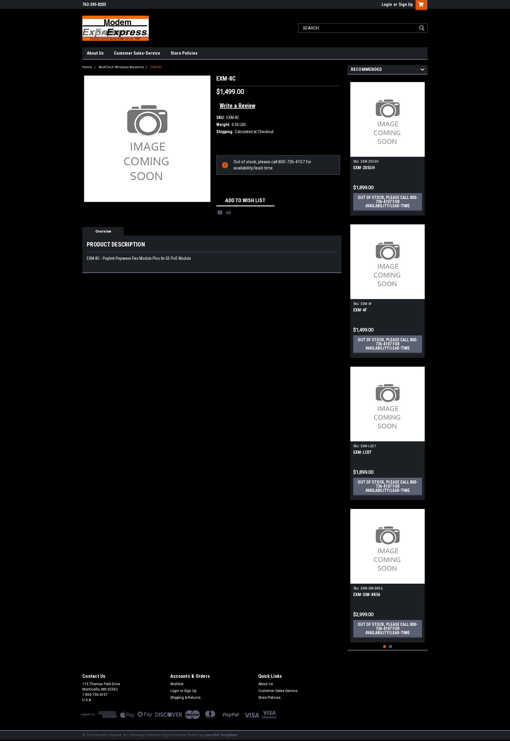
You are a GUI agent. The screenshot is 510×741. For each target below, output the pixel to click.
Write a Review (237, 105)
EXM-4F (360, 310)
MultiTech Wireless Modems (121, 67)
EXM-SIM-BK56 (366, 594)
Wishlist (177, 684)
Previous (417, 70)
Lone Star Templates (220, 735)
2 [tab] (390, 646)
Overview (103, 231)
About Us (95, 53)
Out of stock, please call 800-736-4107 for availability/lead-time (388, 201)
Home (87, 67)
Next (422, 70)
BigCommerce (174, 735)
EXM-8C (156, 67)
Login (387, 4)
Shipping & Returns (185, 698)
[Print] (228, 212)
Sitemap (137, 735)
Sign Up (406, 4)
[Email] (220, 212)
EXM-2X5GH (364, 167)
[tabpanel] (387, 147)
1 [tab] (384, 646)
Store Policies (184, 53)
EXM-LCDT (362, 452)
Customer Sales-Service (137, 53)
